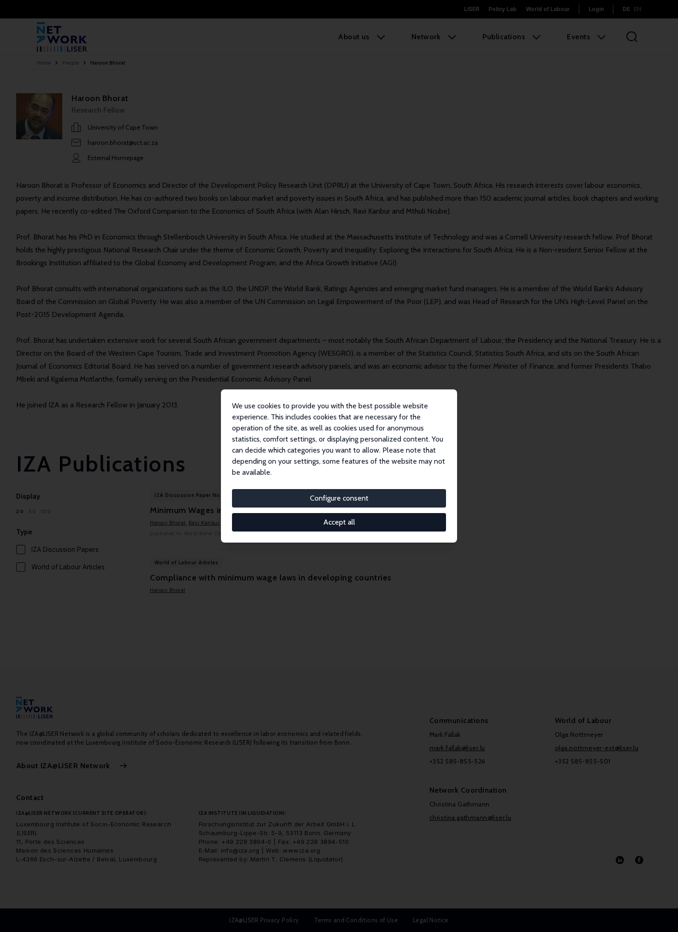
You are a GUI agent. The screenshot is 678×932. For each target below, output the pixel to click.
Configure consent (339, 498)
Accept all (339, 522)
